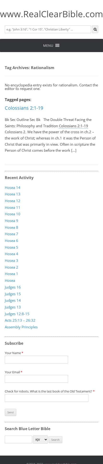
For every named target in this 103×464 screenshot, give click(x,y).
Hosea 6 (11, 240)
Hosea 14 (12, 187)
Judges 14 (13, 300)
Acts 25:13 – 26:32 (20, 320)
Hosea (10, 280)
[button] (48, 45)
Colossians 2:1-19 (24, 108)
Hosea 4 (11, 254)
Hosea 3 (11, 260)
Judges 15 (13, 293)
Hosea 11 (12, 207)
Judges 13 (13, 307)
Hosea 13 (12, 194)
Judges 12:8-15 (17, 313)
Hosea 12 (12, 200)
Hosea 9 (11, 220)
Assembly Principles (21, 327)
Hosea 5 (11, 247)
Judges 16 (13, 287)
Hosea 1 (11, 273)
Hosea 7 (11, 234)
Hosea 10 (12, 214)
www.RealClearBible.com (51, 14)
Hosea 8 (11, 227)
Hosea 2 (11, 267)
